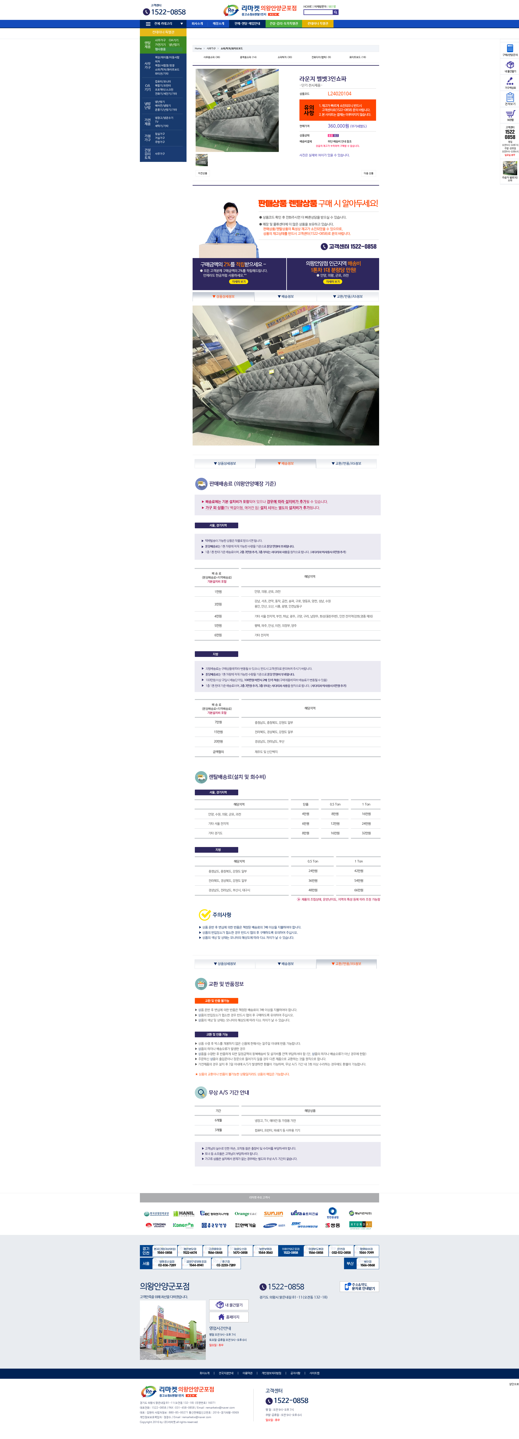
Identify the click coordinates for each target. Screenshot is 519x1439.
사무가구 (160, 40)
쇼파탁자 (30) (285, 57)
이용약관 (247, 1373)
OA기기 (173, 40)
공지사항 (295, 1373)
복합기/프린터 (163, 85)
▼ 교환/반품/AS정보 (348, 297)
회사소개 (197, 24)
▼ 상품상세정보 (223, 297)
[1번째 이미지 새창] (202, 160)
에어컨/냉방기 (163, 105)
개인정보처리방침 (271, 1373)
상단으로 (514, 1384)
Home (198, 48)
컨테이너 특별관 (163, 32)
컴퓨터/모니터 (163, 81)
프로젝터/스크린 (164, 89)
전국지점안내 (226, 1373)
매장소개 (218, 24)
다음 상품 (368, 173)
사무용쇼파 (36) (212, 57)
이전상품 (202, 173)
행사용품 (160, 49)
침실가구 (160, 134)
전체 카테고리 (163, 24)
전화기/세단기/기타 (166, 93)
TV (156, 122)
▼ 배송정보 (286, 297)
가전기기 (160, 44)
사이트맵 (314, 1373)
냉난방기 (174, 44)
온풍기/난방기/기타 (166, 109)
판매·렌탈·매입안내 (247, 24)
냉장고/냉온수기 (164, 117)
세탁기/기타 (161, 126)
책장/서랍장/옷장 (165, 65)
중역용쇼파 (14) (248, 57)
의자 (157, 61)
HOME (307, 6)
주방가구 (160, 142)
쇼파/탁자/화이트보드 (167, 69)
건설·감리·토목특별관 (284, 24)
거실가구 (160, 138)
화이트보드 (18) (358, 57)
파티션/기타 (161, 73)
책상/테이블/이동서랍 (167, 57)
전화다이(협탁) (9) (321, 57)
